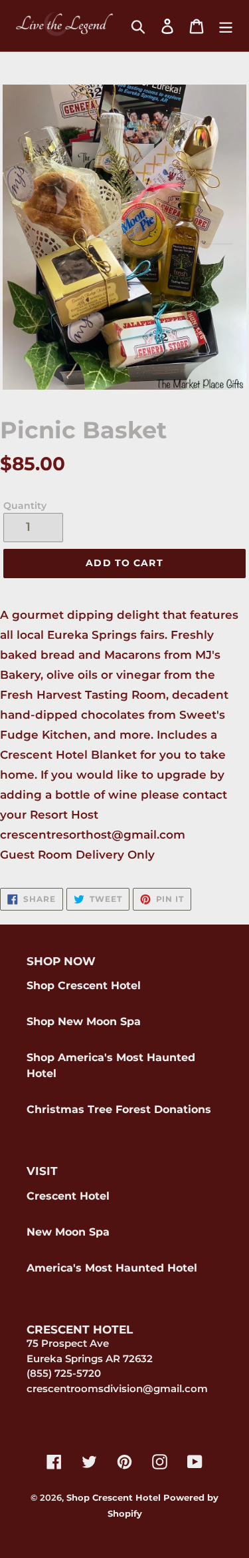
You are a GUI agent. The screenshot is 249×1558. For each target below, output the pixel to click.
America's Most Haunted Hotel (112, 1268)
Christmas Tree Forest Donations (119, 1109)
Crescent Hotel (68, 1196)
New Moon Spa (68, 1232)
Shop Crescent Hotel (84, 985)
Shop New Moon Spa (84, 1021)
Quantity (24, 506)
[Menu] (225, 26)
